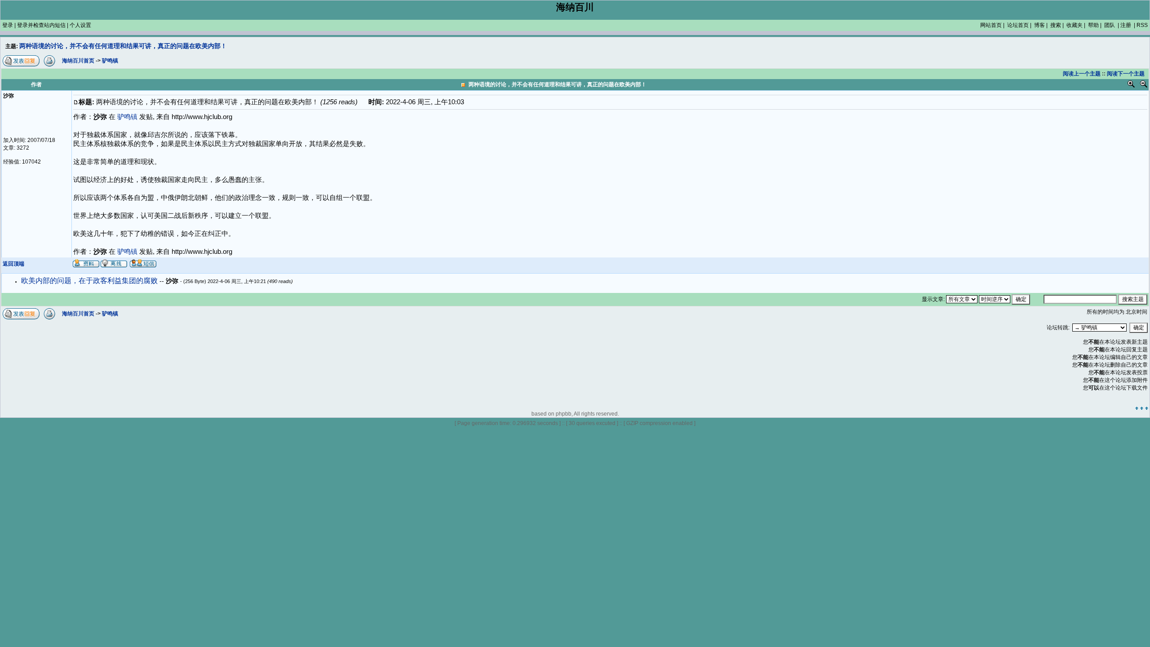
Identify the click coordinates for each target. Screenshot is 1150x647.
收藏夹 (1074, 25)
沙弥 (173, 280)
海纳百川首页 (78, 313)
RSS (1142, 25)
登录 (7, 25)
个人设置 (80, 25)
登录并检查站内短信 (41, 25)
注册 (1125, 25)
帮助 (1093, 25)
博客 (1039, 25)
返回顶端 (13, 264)
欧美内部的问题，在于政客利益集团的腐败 (90, 280)
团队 (1109, 25)
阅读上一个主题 (1082, 74)
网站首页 (991, 25)
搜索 (1055, 25)
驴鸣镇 (127, 251)
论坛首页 (1018, 25)
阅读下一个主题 (1126, 74)
